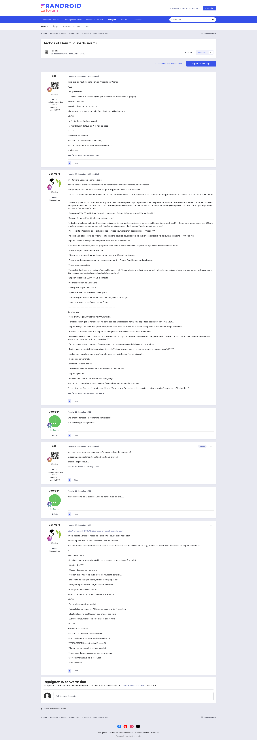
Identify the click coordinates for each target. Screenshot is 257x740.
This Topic (202, 20)
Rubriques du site (72, 20)
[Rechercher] (213, 19)
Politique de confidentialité (121, 733)
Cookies (155, 733)
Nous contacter (142, 733)
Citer (76, 163)
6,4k (56, 435)
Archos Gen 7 (79, 54)
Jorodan (54, 411)
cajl (56, 51)
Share (189, 52)
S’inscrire (209, 8)
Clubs (87, 26)
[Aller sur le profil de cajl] (46, 52)
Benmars (54, 173)
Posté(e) (79, 76)
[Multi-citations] (69, 163)
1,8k (56, 99)
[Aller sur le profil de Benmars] (55, 183)
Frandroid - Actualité (52, 20)
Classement (137, 20)
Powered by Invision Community (128, 736)
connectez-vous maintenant (133, 685)
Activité (124, 20)
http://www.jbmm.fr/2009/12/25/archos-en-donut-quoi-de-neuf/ (95, 531)
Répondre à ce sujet (201, 63)
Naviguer (112, 20)
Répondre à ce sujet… (68, 696)
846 (56, 197)
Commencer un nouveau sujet (169, 63)
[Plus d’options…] (211, 76)
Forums (44, 26)
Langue (101, 733)
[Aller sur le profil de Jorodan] (55, 421)
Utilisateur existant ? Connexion (184, 8)
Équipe (55, 26)
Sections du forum (94, 20)
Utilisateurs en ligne (71, 26)
